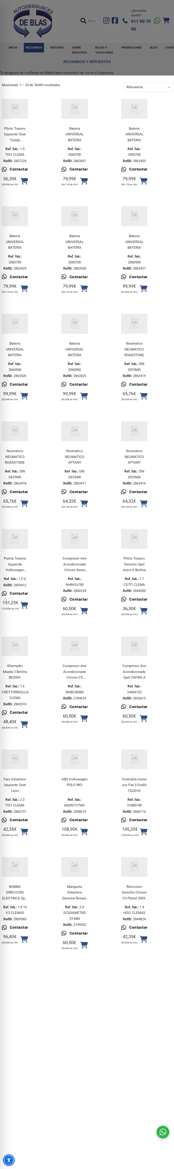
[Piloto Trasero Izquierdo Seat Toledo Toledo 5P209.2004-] (15, 109)
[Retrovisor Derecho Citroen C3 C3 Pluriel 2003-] (134, 867)
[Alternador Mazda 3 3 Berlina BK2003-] (15, 646)
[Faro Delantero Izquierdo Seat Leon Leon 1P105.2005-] (15, 759)
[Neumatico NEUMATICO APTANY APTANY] (74, 431)
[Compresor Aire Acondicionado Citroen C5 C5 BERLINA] (74, 646)
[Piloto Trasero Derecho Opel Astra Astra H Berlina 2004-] (134, 539)
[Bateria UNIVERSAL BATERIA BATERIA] (74, 109)
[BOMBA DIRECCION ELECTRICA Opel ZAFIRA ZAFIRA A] (15, 867)
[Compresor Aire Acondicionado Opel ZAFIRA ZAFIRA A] (134, 646)
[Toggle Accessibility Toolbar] (8, 1160)
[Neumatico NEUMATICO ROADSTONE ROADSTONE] (134, 324)
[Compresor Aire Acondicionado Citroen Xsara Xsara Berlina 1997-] (74, 539)
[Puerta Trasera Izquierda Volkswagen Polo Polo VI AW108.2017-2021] (15, 539)
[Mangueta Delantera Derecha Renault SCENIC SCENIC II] (74, 867)
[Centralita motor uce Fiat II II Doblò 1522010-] (134, 759)
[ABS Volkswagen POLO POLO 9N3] (74, 759)
